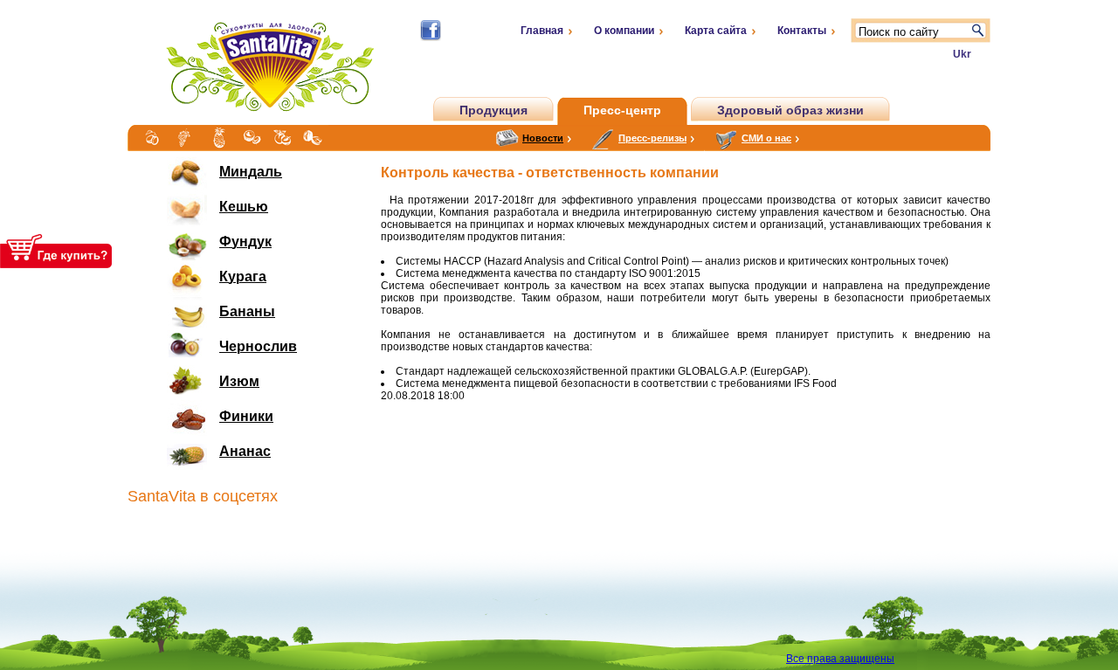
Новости (542, 138)
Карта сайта (716, 30)
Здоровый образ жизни (790, 110)
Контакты (801, 30)
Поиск (978, 31)
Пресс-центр (622, 110)
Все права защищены (840, 659)
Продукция (493, 110)
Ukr (962, 54)
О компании (624, 30)
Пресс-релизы (652, 138)
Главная (542, 30)
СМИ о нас (766, 138)
